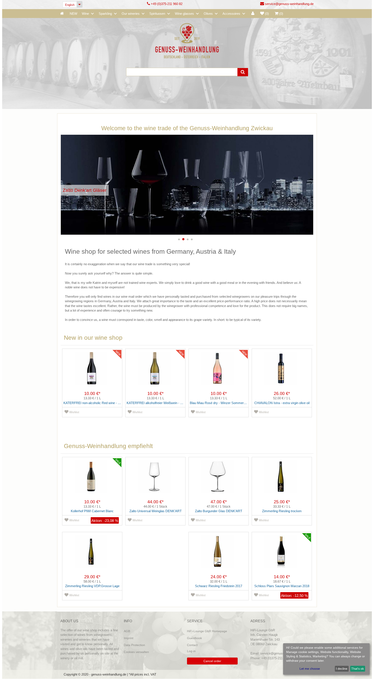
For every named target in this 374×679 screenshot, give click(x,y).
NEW (73, 13)
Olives (208, 13)
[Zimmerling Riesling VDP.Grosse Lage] (92, 554)
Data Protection (134, 645)
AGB (127, 631)
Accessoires (231, 13)
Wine (85, 13)
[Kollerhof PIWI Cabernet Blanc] (92, 479)
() (267, 13)
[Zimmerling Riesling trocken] (282, 479)
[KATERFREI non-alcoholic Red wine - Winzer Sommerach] (92, 371)
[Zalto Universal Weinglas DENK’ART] (155, 479)
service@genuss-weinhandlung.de (289, 4)
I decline (341, 668)
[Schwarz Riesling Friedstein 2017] (218, 554)
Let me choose (310, 668)
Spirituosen (157, 13)
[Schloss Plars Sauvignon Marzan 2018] (282, 554)
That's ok (357, 668)
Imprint (128, 638)
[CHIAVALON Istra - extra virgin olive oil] (282, 371)
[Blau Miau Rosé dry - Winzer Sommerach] (218, 371)
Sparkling (105, 13)
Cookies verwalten (136, 652)
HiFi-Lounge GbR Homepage (207, 631)
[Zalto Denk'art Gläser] (187, 185)
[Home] (62, 13)
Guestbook (194, 638)
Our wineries (131, 13)
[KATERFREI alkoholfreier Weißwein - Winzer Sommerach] (155, 371)
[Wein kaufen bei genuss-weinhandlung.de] (187, 40)
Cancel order (212, 661)
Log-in (191, 651)
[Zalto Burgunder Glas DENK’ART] (218, 479)
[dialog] (326, 659)
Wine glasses (184, 13)
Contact (192, 645)
